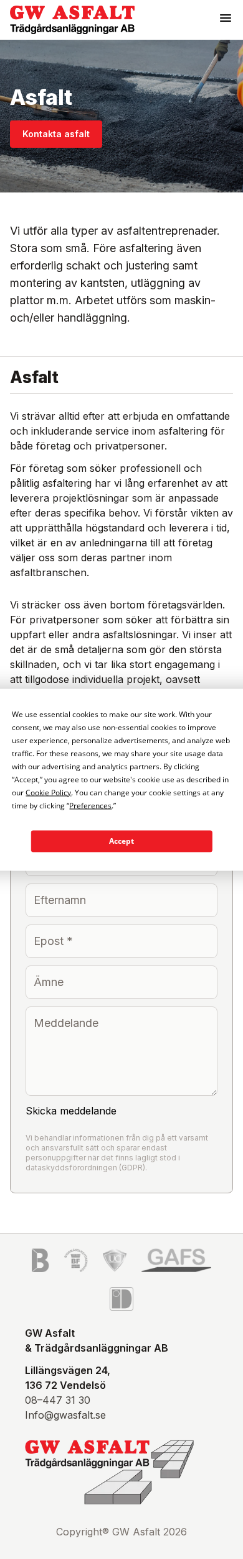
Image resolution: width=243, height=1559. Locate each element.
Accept (121, 841)
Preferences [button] (90, 805)
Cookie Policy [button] (48, 792)
